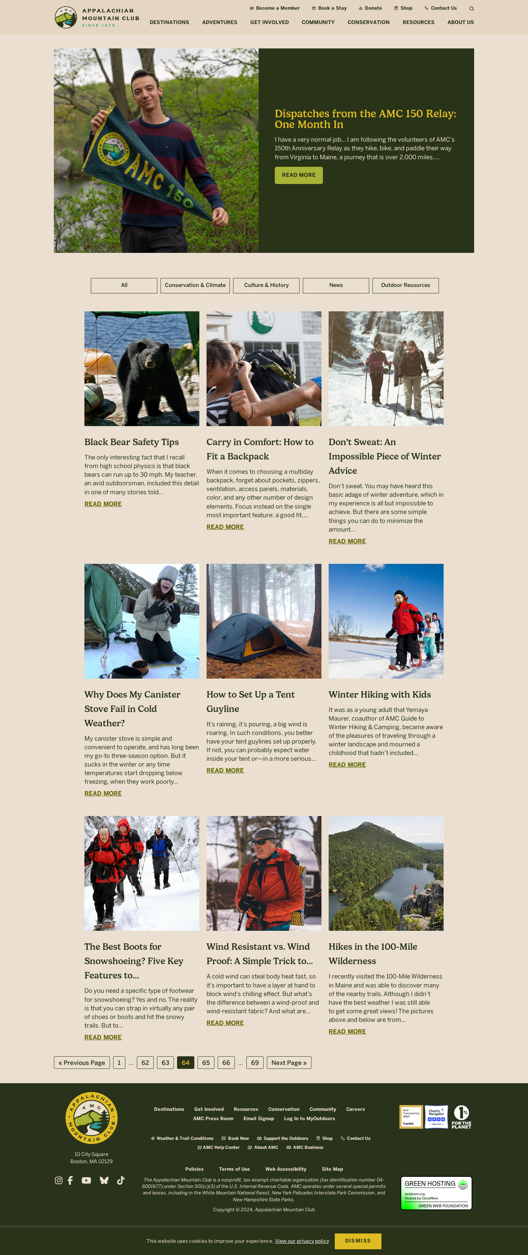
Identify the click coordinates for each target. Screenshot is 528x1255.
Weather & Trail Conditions (184, 1139)
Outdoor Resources (405, 285)
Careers (355, 1109)
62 (147, 1063)
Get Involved (209, 1109)
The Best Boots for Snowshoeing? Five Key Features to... (134, 961)
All (124, 285)
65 (208, 1063)
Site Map (332, 1169)
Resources (246, 1109)
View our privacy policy (302, 1241)
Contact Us (443, 8)
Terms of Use (234, 1169)
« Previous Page (82, 1064)
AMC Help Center (221, 1148)
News (336, 285)
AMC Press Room (213, 1119)
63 (167, 1063)
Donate (372, 8)
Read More (103, 504)
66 (228, 1063)
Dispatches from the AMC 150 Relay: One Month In (366, 119)
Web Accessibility (285, 1169)
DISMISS (358, 1241)
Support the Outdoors (285, 1139)
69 (257, 1063)
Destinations (169, 1109)
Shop (405, 8)
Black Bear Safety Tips (131, 442)
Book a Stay (332, 8)
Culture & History (266, 285)
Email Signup (259, 1119)
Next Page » (289, 1064)
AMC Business (307, 1148)
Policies (194, 1169)
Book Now (238, 1139)
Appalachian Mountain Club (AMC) (96, 18)
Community (323, 1109)
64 (187, 1063)
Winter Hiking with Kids (380, 694)
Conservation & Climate (195, 285)
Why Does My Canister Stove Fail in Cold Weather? (132, 708)
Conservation (284, 1109)
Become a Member (277, 8)
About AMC (265, 1148)
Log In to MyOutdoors (309, 1119)
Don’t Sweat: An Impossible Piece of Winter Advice (385, 456)
